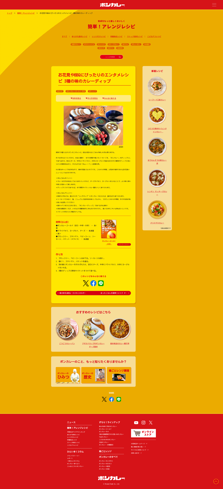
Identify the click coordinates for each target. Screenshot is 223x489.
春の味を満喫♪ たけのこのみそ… (72, 293)
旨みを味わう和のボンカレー (108, 426)
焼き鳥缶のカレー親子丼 (119, 343)
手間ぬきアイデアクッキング (76, 432)
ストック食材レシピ (135, 36)
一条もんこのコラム (73, 461)
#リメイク (101, 44)
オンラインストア (124, 244)
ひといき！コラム (75, 452)
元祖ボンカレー (104, 442)
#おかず (101, 48)
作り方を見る (92, 98)
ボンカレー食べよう (73, 463)
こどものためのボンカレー (107, 439)
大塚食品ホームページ (138, 443)
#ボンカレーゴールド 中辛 (76, 91)
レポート (70, 458)
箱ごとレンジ (105, 451)
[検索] (120, 57)
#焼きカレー (76, 44)
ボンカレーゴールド (105, 429)
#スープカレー (113, 44)
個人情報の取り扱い (137, 446)
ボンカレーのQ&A (104, 469)
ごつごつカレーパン (67, 343)
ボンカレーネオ (104, 431)
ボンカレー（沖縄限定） (106, 444)
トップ (9, 13)
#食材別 (120, 48)
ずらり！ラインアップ (109, 422)
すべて (64, 36)
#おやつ (110, 48)
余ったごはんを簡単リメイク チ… (115, 293)
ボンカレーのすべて (108, 457)
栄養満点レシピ (116, 36)
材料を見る (76, 98)
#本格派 (146, 44)
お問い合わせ (135, 453)
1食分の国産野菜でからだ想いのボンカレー (111, 434)
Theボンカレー (103, 437)
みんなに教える (110, 98)
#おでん (125, 44)
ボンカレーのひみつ (105, 463)
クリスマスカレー (157, 223)
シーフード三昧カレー (157, 100)
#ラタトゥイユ (89, 44)
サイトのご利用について (138, 450)
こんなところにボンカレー (75, 466)
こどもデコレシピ (154, 36)
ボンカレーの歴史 (104, 466)
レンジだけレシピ (99, 36)
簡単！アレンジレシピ (26, 13)
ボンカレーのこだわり (106, 461)
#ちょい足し (136, 44)
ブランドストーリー (73, 455)
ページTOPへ (216, 485)
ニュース (71, 422)
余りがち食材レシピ (79, 36)
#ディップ (92, 91)
